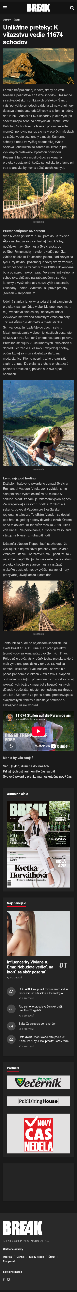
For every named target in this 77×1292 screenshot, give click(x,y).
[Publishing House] (38, 1101)
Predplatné (9, 1261)
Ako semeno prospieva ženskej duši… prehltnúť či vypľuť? (41, 1008)
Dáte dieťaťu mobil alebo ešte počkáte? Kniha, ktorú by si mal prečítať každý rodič (44, 1039)
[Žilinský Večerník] (38, 1082)
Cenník (20, 1257)
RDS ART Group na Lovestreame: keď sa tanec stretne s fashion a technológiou (44, 991)
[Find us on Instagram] (8, 1279)
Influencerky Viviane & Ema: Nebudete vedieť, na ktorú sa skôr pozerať (30, 967)
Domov (7, 19)
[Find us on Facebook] (4, 1279)
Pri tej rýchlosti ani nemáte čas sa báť (29, 771)
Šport (17, 19)
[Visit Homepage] (38, 8)
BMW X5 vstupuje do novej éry (37, 1023)
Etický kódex (36, 1257)
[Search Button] (72, 8)
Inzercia (7, 1257)
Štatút (52, 1257)
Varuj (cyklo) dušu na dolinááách (26, 766)
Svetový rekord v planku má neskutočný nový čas (37, 776)
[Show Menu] (5, 8)
